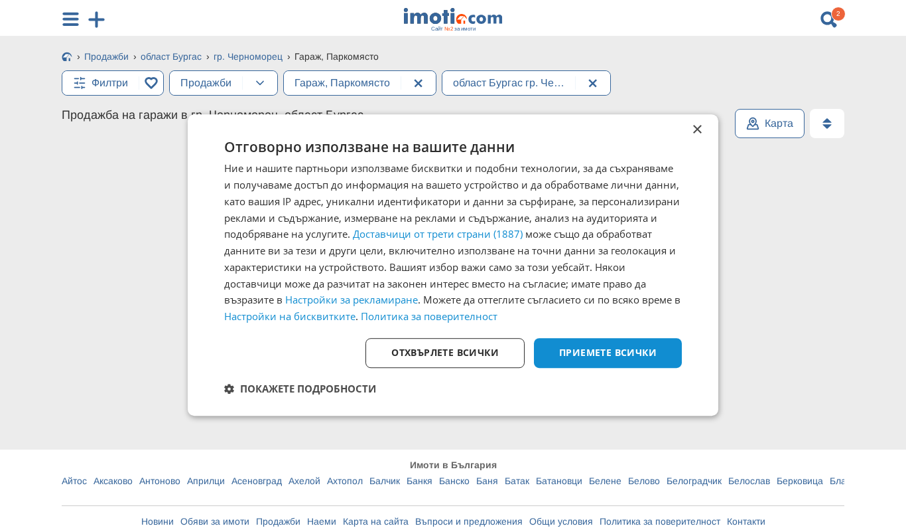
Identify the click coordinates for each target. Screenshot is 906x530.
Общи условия (561, 521)
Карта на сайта (376, 521)
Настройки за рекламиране (351, 300)
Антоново (159, 481)
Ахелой (304, 481)
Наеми (321, 521)
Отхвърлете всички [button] (445, 352)
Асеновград (256, 481)
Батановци (559, 481)
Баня (487, 481)
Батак (517, 481)
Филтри (110, 82)
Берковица (800, 481)
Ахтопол (345, 481)
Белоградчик (694, 481)
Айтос (74, 481)
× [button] (697, 130)
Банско (454, 481)
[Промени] (260, 83)
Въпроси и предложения (469, 521)
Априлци (206, 481)
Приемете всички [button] (608, 352)
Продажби (278, 521)
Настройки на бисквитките (290, 316)
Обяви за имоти (214, 521)
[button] (300, 388)
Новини (157, 521)
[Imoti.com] (67, 58)
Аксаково (113, 481)
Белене (605, 481)
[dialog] (453, 265)
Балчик (384, 481)
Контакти (746, 521)
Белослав (749, 481)
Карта (779, 123)
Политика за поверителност (660, 521)
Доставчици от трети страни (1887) (438, 234)
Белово (644, 481)
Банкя (419, 481)
